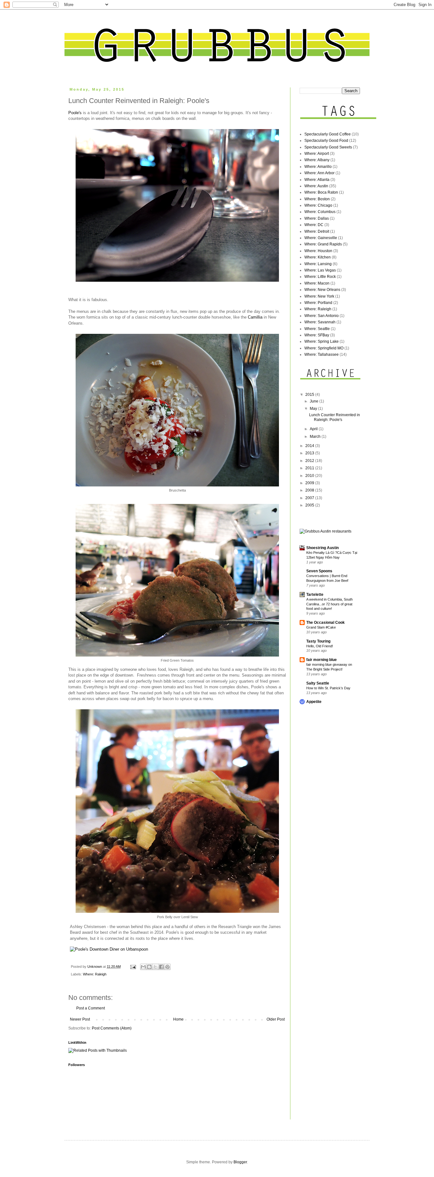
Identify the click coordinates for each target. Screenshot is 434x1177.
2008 (310, 490)
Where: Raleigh (94, 974)
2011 (310, 468)
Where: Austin (316, 186)
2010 (310, 475)
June (314, 401)
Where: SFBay (316, 335)
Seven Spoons (319, 571)
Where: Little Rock (320, 276)
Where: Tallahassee (321, 354)
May (314, 408)
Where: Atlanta (316, 179)
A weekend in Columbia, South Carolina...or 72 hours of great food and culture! (329, 604)
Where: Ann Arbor (319, 173)
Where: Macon (316, 283)
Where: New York (319, 296)
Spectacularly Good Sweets (328, 147)
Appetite (314, 701)
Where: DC (313, 225)
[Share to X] (155, 967)
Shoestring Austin (322, 548)
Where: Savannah (320, 322)
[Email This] (143, 967)
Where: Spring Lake (321, 341)
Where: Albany (316, 160)
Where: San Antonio (321, 315)
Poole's (75, 112)
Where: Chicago (318, 205)
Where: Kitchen (317, 257)
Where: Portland (318, 302)
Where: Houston (318, 251)
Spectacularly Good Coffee (327, 134)
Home (178, 1019)
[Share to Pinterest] (167, 967)
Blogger (240, 1162)
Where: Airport (316, 153)
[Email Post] (133, 966)
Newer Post (80, 1019)
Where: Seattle (317, 329)
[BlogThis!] (149, 967)
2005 (310, 505)
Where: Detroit (316, 231)
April (314, 429)
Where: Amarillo (318, 166)
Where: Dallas (316, 218)
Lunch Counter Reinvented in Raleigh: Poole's (334, 417)
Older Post (276, 1019)
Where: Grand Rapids (323, 244)
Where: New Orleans (322, 289)
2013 (310, 453)
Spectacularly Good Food (326, 140)
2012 (310, 460)
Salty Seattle (317, 683)
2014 (310, 446)
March (316, 436)
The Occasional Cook (325, 622)
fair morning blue (321, 659)
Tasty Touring (318, 641)
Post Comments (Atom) (112, 1028)
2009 (310, 483)
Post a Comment (90, 1008)
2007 (310, 498)
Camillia (255, 317)
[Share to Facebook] (161, 967)
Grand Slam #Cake (321, 627)
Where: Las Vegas (320, 270)
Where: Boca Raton (321, 192)
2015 (310, 394)
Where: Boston (317, 199)
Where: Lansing (318, 264)
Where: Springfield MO (323, 348)
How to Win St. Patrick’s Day (328, 688)
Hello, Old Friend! (319, 646)
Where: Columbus (320, 212)
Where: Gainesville (320, 238)
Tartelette (314, 594)
